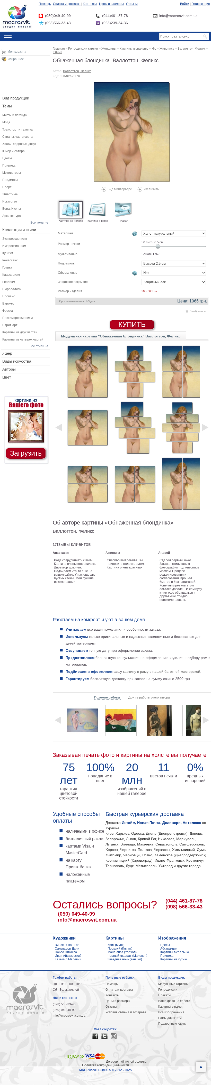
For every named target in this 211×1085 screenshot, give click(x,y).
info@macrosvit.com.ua (87, 920)
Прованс (8, 296)
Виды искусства (16, 361)
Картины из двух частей (19, 332)
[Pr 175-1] (87, 372)
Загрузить (26, 453)
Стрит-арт (9, 325)
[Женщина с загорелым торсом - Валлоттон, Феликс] (159, 720)
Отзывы (132, 4)
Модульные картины (173, 984)
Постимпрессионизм (17, 318)
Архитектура (11, 216)
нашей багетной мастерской (176, 671)
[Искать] (205, 36)
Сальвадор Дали (67, 948)
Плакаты (164, 995)
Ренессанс (10, 260)
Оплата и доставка (67, 4)
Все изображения (171, 1012)
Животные (10, 194)
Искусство (9, 201)
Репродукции (167, 989)
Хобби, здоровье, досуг (19, 144)
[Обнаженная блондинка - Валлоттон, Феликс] (132, 132)
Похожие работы (107, 697)
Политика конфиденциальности (105, 1065)
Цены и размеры (111, 4)
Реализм (8, 282)
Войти (184, 4)
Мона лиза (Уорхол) (122, 952)
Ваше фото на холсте (174, 1001)
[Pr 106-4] (135, 484)
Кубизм (7, 253)
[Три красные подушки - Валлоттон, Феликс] (121, 720)
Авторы (9, 369)
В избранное (198, 311)
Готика (7, 267)
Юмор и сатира (13, 151)
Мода (6, 122)
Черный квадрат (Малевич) (127, 956)
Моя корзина (16, 51)
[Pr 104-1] (87, 428)
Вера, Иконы (11, 208)
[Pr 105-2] (87, 484)
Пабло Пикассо (66, 952)
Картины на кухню (173, 959)
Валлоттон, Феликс (77, 71)
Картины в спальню (174, 952)
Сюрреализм (11, 289)
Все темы (37, 222)
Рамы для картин (170, 1018)
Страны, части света (17, 137)
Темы (7, 106)
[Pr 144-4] (135, 372)
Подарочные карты (172, 1023)
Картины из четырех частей (22, 339)
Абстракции (169, 948)
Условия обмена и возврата (126, 1012)
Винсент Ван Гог (67, 945)
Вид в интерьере (120, 189)
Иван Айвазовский (68, 956)
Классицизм (11, 275)
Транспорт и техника (17, 129)
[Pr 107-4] (182, 372)
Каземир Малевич (68, 959)
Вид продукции (15, 98)
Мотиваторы (11, 172)
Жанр (7, 353)
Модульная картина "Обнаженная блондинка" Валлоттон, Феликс (121, 336)
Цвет (6, 377)
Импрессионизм (14, 246)
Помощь (45, 4)
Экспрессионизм (14, 239)
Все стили (37, 346)
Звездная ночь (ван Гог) (125, 959)
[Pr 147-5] (182, 428)
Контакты (90, 4)
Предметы (10, 180)
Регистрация (200, 4)
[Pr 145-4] (135, 428)
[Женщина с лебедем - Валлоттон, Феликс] (82, 720)
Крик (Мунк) (116, 945)
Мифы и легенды (14, 115)
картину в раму (135, 671)
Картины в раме (170, 1006)
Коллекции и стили (19, 229)
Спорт (7, 187)
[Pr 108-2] (182, 484)
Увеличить (151, 189)
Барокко (8, 303)
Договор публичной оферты (126, 1061)
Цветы (7, 158)
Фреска (7, 310)
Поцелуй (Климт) (120, 948)
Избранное (15, 59)
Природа (8, 165)
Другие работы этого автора (149, 697)
